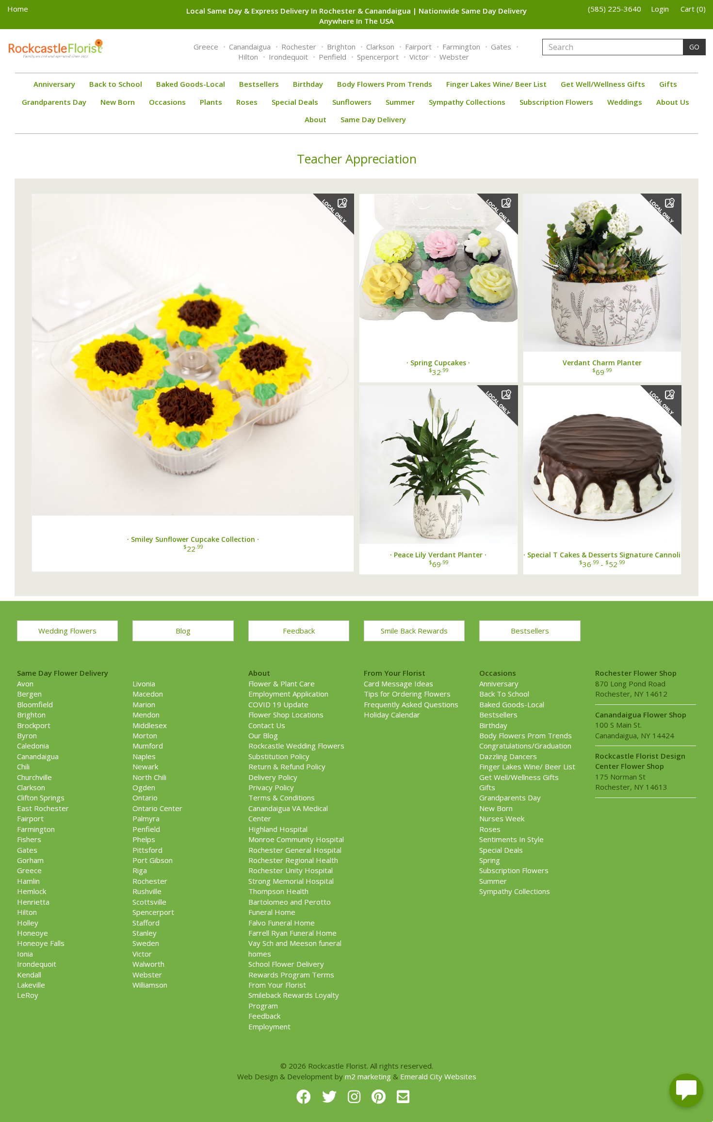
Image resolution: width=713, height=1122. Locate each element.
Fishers (29, 839)
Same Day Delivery (373, 119)
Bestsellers (259, 84)
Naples (144, 756)
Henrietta (33, 902)
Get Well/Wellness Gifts (603, 84)
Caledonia (33, 745)
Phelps (143, 839)
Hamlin (28, 881)
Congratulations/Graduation (525, 745)
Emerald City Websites (438, 1076)
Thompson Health (278, 891)
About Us (672, 102)
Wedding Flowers (67, 630)
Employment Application (288, 694)
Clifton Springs (41, 797)
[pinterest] (380, 1096)
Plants (211, 102)
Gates (501, 46)
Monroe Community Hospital (296, 839)
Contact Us (266, 725)
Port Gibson (152, 860)
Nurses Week (501, 818)
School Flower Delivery (286, 964)
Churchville (34, 777)
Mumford (147, 745)
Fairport (418, 46)
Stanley (144, 933)
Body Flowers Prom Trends (384, 84)
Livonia (143, 683)
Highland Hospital (278, 829)
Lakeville (31, 985)
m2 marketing (368, 1076)
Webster (454, 57)
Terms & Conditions (281, 797)
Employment (269, 1026)
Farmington (461, 46)
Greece (206, 46)
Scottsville (149, 902)
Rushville (147, 891)
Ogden (143, 787)
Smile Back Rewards (414, 630)
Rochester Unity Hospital (290, 870)
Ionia (25, 954)
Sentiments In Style (511, 839)
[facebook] (305, 1096)
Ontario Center (157, 808)
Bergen (29, 694)
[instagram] (356, 1096)
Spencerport (378, 57)
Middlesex (149, 725)
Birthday (308, 84)
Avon (25, 683)
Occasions (167, 102)
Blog (183, 630)
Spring (489, 860)
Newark (145, 766)
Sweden (145, 943)
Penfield (332, 57)
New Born (117, 102)
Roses (247, 102)
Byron (27, 735)
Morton (144, 735)
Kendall (29, 974)
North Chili (149, 777)
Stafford (146, 922)
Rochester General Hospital (294, 850)
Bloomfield (35, 704)
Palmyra (146, 818)
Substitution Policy (278, 756)
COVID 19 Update (278, 704)
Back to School (115, 84)
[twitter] (331, 1096)
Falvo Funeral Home (281, 922)
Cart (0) (693, 9)
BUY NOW (193, 351)
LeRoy (27, 995)
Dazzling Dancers (508, 756)
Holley (27, 922)
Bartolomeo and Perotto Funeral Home (289, 907)
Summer (400, 102)
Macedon (147, 694)
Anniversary (54, 84)
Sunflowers (352, 102)
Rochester (298, 46)
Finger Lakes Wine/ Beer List (496, 84)
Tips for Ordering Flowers (407, 694)
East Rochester (43, 808)
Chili (23, 766)
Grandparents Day (54, 102)
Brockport (33, 725)
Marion (143, 704)
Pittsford (147, 850)
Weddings (624, 102)
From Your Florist (277, 985)
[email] (403, 1096)
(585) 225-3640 (614, 9)
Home (17, 9)
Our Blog (263, 735)
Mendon (146, 714)
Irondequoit (288, 57)
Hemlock (31, 891)
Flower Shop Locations (286, 714)
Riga (139, 870)
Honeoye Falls (41, 943)
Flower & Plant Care (281, 683)
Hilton (248, 57)
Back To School (504, 694)
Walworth (148, 964)
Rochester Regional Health (293, 860)
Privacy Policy (271, 787)
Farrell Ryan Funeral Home (292, 933)
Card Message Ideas (398, 683)
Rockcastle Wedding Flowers (296, 745)
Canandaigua (250, 46)
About (315, 119)
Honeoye (32, 933)
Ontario (145, 797)
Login (660, 9)
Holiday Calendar (392, 714)
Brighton (341, 46)
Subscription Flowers (556, 102)
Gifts (668, 84)
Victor (419, 57)
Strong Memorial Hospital (291, 881)
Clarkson (380, 46)
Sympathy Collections (467, 102)
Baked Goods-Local (190, 84)
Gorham (30, 860)
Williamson (149, 985)
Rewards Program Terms (291, 974)
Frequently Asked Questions (411, 704)
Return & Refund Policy (286, 766)
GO (694, 46)
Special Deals (295, 102)
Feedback (299, 630)
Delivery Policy (272, 777)
